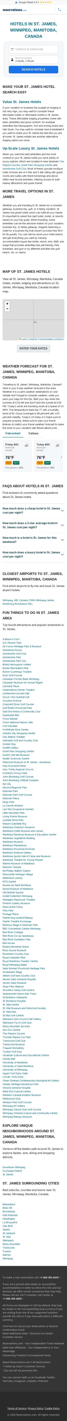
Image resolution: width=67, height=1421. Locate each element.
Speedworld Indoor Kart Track (19, 993)
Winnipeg (8, 1258)
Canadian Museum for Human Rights (23, 682)
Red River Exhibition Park (17, 939)
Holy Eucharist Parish (14, 765)
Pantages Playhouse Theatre (19, 899)
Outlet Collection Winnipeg (17, 896)
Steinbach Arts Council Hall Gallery (22, 1019)
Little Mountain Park (14, 812)
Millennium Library (13, 878)
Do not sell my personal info (21, 1370)
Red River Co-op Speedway (18, 935)
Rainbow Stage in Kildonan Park (20, 925)
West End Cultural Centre (17, 1091)
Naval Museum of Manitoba (18, 888)
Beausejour (9, 1204)
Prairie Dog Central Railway (18, 917)
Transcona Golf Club (14, 1040)
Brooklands (9, 1211)
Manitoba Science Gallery (17, 852)
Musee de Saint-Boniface (17, 885)
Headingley (9, 1218)
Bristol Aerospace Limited (17, 664)
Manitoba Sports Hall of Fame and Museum (27, 856)
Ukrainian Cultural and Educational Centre (26, 1055)
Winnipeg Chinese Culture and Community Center (30, 1113)
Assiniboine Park (12, 657)
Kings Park (8, 802)
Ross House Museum (14, 950)
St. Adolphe (9, 1233)
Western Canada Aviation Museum (22, 1095)
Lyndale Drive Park (13, 820)
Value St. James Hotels (22, 102)
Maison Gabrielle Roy (14, 823)
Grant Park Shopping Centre (37, 165)
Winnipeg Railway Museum (17, 1116)
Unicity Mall (9, 1058)
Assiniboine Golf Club (14, 168)
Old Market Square (13, 892)
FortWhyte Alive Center (16, 729)
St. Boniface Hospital (14, 1001)
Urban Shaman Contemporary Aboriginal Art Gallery (31, 1080)
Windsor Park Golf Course (17, 1102)
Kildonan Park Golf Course (17, 794)
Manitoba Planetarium (15, 845)
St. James (8, 1174)
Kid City (7, 784)
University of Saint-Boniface (18, 1066)
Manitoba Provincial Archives (19, 849)
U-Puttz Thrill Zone (13, 1077)
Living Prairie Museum (15, 816)
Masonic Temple (12, 867)
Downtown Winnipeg (14, 1167)
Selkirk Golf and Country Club (19, 975)
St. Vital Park (9, 1011)
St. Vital (7, 1236)
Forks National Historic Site (18, 722)
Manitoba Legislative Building (19, 838)
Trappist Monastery (13, 1048)
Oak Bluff (8, 1226)
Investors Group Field (15, 773)
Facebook (40, 1377)
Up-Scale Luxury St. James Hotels (31, 148)
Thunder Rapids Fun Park (17, 1037)
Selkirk (6, 1229)
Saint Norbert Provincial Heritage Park (24, 968)
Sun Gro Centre (11, 1030)
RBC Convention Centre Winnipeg (22, 928)
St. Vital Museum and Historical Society (24, 1008)
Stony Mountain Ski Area (16, 1026)
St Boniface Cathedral (15, 997)
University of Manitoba (15, 1062)
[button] (7, 303)
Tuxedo (7, 1251)
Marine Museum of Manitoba (18, 863)
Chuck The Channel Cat (16, 697)
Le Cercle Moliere (13, 805)
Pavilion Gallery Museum (16, 903)
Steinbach (8, 1240)
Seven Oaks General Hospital (19, 979)
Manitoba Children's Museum (19, 827)
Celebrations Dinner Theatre (19, 689)
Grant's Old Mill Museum (16, 755)
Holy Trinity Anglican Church (18, 769)
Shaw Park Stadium (13, 986)
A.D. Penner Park (12, 642)
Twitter (51, 1377)
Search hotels (33, 69)
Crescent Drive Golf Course (18, 704)
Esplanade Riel (11, 715)
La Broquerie (10, 1222)
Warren (7, 1255)
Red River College (13, 932)
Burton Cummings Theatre (17, 671)
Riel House (9, 943)
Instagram (20, 1381)
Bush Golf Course (12, 675)
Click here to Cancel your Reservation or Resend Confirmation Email (30, 1328)
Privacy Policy (35, 1408)
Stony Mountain (11, 1244)
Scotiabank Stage (12, 972)
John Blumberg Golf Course (18, 776)
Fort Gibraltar (10, 726)
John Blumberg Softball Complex (21, 780)
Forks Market (10, 718)
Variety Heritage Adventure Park (20, 1084)
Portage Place (11, 914)
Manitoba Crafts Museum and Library (23, 831)
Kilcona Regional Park (15, 787)
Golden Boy (9, 744)
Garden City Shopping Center (19, 733)
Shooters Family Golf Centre (18, 990)
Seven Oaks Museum (14, 983)
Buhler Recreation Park (16, 668)
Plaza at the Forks (13, 907)
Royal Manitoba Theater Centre (20, 961)
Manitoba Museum (13, 841)
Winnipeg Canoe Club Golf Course (22, 1109)
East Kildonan (10, 1215)
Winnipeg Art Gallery (14, 1106)
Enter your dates (33, 348)
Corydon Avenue (12, 700)
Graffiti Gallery (10, 747)
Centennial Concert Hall (16, 693)
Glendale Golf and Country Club (20, 740)
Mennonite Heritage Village (18, 874)
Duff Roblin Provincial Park (17, 708)
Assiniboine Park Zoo (14, 661)
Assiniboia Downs (12, 650)
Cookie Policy (52, 1408)
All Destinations (42, 1362)
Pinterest (43, 1381)
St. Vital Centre (11, 1004)
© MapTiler (32, 339)
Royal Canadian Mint (14, 957)
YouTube (8, 1381)
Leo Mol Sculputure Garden (18, 809)
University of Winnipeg (15, 1069)
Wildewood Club (12, 1098)
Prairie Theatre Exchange (17, 921)
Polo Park (8, 910)
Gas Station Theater (14, 736)
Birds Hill (7, 1208)
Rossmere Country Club (16, 954)
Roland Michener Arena (16, 946)
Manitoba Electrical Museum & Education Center (30, 834)
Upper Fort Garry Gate (15, 1073)
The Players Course (14, 1033)
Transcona (9, 1247)
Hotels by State (13, 1366)
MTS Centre (9, 881)
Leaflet (24, 339)
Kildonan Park (10, 791)
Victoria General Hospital (16, 1087)
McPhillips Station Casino (16, 870)
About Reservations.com (16, 1362)
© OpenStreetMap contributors (51, 339)
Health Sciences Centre (16, 758)
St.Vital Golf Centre (13, 1015)
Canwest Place (11, 686)
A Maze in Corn (11, 639)
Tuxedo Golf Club (12, 1051)
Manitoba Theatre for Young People (23, 859)
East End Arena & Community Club (21, 711)
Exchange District (12, 1170)
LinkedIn (32, 1381)
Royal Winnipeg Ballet (15, 964)
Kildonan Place (11, 798)
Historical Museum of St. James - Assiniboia (27, 762)
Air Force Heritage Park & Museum (22, 646)
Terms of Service (16, 1408)
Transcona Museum (14, 1044)
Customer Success (34, 1366)
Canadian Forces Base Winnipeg (21, 679)
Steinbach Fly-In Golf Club (17, 1022)
